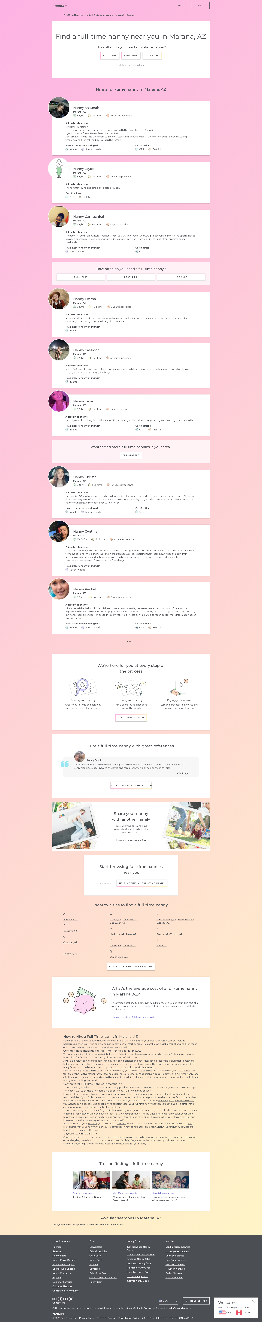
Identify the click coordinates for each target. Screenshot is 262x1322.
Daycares (94, 1269)
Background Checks (63, 1269)
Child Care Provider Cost (103, 1277)
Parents (56, 1251)
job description (171, 1044)
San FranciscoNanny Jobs (138, 1249)
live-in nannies (94, 1064)
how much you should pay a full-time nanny (132, 1067)
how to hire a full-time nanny (141, 1127)
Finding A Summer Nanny (87, 1197)
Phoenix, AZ (129, 945)
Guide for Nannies (62, 1286)
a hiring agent (93, 1044)
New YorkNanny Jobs (139, 1263)
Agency (56, 1277)
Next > (131, 641)
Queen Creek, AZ (119, 957)
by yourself (117, 1120)
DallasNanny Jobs (137, 1276)
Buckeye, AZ (70, 931)
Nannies (104, 1224)
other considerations (140, 1074)
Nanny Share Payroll (63, 1264)
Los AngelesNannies (177, 1251)
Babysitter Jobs (62, 1224)
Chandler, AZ (70, 942)
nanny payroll (114, 1044)
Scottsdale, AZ (186, 919)
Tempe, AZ (163, 934)
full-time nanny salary (169, 1113)
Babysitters (79, 1224)
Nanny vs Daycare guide (76, 1143)
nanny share (146, 1070)
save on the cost (93, 1070)
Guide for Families (62, 1282)
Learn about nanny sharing (131, 840)
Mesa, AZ (131, 934)
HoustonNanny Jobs (139, 1272)
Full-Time (110, 55)
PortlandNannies (175, 1264)
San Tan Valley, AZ (166, 919)
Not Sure (152, 55)
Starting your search (84, 1193)
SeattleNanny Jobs (138, 1281)
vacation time (87, 1113)
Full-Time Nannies (73, 15)
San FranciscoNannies (178, 1247)
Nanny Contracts (61, 1273)
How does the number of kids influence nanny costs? (168, 1199)
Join (200, 6)
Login (180, 6)
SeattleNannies (174, 1277)
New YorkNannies (176, 1260)
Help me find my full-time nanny (142, 883)
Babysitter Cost (98, 1273)
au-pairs (77, 1064)
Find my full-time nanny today (131, 785)
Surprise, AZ (163, 923)
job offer (110, 1090)
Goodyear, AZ (117, 923)
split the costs (185, 1070)
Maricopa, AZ (117, 934)
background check (94, 1104)
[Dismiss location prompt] (253, 1301)
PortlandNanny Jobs (139, 1267)
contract (121, 1123)
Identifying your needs (124, 1193)
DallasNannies (174, 1273)
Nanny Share (59, 1255)
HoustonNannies (175, 1269)
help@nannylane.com (180, 1308)
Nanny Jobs (117, 1224)
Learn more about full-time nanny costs (133, 1017)
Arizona (107, 15)
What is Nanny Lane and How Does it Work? (128, 1199)
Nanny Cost (95, 1282)
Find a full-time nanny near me (131, 966)
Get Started (131, 455)
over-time (187, 1113)
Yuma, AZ (162, 945)
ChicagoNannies (175, 1255)
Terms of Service (106, 1318)
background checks (74, 1044)
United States (93, 15)
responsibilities (165, 1061)
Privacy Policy (86, 1318)
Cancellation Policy (128, 1318)
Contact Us (58, 1302)
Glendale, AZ (130, 919)
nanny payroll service (96, 1120)
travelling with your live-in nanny (176, 1100)
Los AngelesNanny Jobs (140, 1254)
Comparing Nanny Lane (65, 1290)
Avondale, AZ (70, 919)
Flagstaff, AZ (70, 953)
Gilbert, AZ (115, 919)
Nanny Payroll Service (64, 1260)
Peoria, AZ (115, 945)
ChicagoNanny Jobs (138, 1259)
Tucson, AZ (176, 934)
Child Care (92, 1224)
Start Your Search (131, 717)
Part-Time (131, 55)
